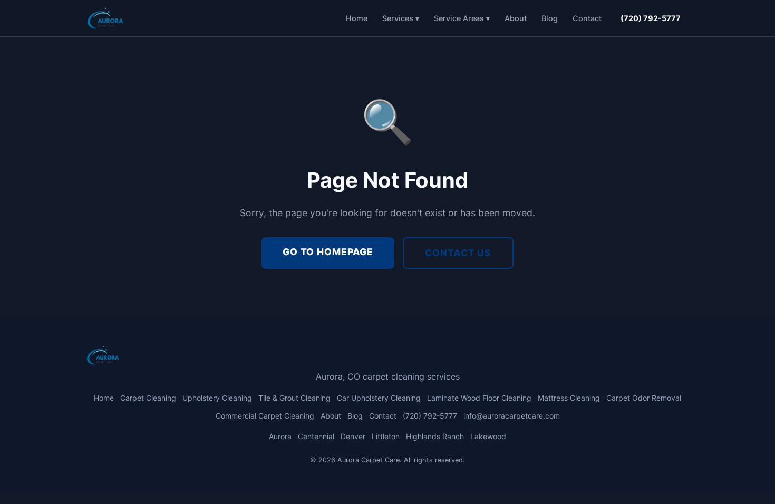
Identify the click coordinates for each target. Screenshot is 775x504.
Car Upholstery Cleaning (379, 397)
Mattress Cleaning (569, 397)
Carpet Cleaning (148, 397)
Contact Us (458, 252)
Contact (587, 18)
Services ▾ (400, 18)
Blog (549, 18)
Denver (353, 436)
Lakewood (488, 436)
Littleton (386, 436)
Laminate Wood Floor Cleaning (479, 397)
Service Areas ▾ (462, 18)
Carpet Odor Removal (643, 397)
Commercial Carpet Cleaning (265, 415)
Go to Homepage (328, 251)
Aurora (280, 436)
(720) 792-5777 (651, 18)
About (516, 18)
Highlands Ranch (435, 436)
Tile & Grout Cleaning (294, 397)
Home (356, 18)
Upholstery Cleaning (217, 397)
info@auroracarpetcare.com (511, 415)
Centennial (316, 436)
